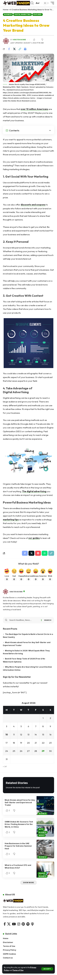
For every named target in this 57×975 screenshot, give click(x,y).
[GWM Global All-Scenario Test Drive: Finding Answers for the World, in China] (45, 827)
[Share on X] (14, 49)
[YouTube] (14, 924)
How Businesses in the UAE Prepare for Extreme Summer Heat (18, 846)
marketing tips (11, 519)
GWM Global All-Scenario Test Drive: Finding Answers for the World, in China (19, 824)
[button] (47, 968)
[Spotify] (28, 924)
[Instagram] (19, 924)
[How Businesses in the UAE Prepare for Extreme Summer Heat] (45, 849)
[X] (8, 924)
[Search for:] (24, 620)
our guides (34, 538)
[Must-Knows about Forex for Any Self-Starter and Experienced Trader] (45, 805)
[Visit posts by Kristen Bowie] (5, 591)
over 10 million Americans (34, 109)
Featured (37, 14)
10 (6, 734)
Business (8, 14)
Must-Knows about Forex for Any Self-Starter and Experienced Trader (20, 802)
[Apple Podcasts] (32, 924)
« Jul (5, 766)
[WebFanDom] (16, 3)
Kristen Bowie (19, 40)
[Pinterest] (23, 924)
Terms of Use (18, 970)
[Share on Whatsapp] (45, 553)
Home (5, 10)
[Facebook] (4, 924)
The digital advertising (34, 491)
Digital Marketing (22, 14)
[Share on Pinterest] (38, 553)
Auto (41, 829)
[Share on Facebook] (8, 49)
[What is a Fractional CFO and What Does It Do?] (45, 869)
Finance (42, 873)
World (42, 835)
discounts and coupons (33, 204)
